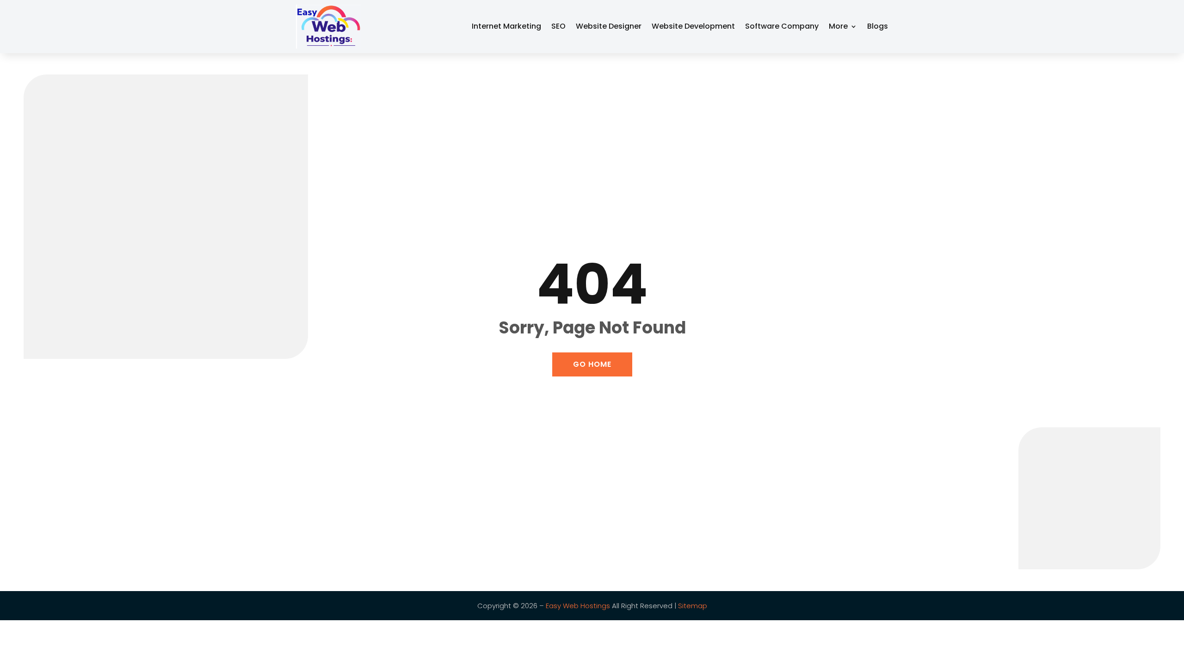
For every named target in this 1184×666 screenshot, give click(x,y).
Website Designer (608, 26)
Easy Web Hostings (578, 605)
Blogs (877, 26)
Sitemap (692, 605)
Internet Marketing (506, 26)
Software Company (782, 26)
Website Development (693, 26)
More (838, 26)
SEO (558, 26)
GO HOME (592, 364)
